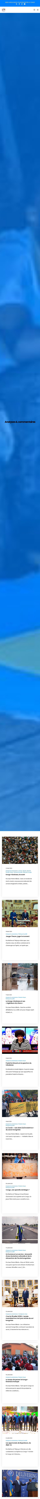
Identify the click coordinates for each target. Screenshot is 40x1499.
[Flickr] (24, 4)
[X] (16, 4)
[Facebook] (19, 4)
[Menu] (37, 10)
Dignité (24, 871)
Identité (29, 871)
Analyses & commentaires (12, 871)
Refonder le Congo (27, 872)
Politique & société (18, 872)
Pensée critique (9, 872)
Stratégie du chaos (22, 1314)
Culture (20, 871)
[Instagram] (21, 4)
